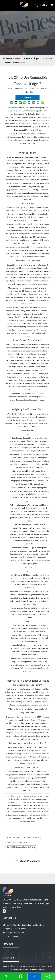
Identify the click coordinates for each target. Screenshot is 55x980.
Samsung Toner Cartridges (17, 842)
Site (31, 92)
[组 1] (8, 891)
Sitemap (41, 970)
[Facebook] (4, 911)
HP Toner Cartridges (31, 837)
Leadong (34, 970)
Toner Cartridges (13, 837)
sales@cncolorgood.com (15, 933)
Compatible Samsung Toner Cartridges (21, 847)
